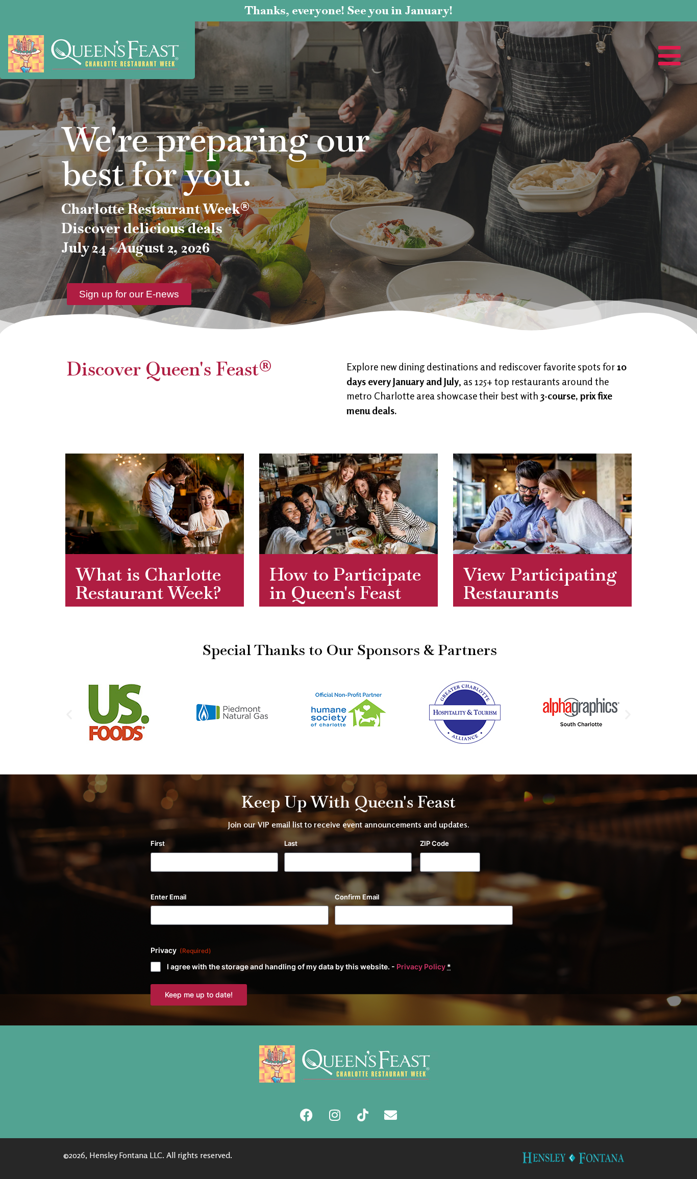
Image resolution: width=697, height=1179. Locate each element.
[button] (69, 714)
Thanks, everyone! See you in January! (348, 10)
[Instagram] (334, 1115)
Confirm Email (357, 897)
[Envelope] (391, 1115)
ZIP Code (434, 843)
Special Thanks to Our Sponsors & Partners (350, 649)
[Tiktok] (363, 1115)
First (158, 843)
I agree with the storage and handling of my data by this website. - (309, 966)
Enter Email (168, 897)
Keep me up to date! (199, 994)
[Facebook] (306, 1115)
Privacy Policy (420, 966)
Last (290, 843)
